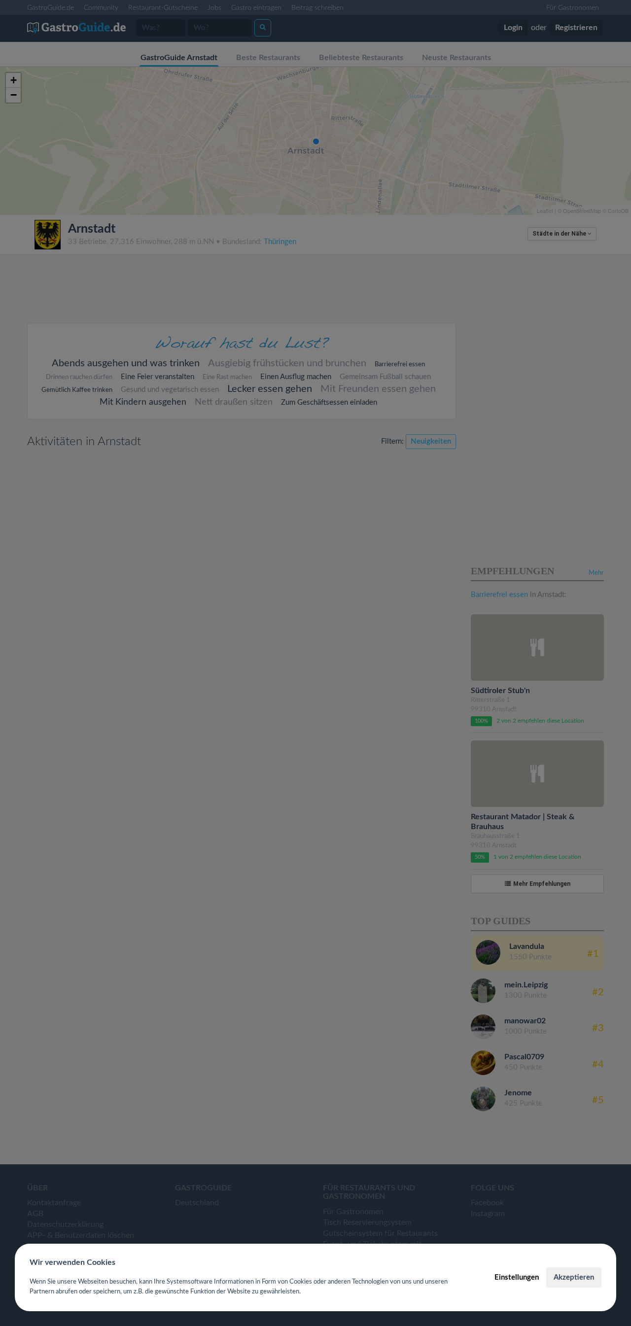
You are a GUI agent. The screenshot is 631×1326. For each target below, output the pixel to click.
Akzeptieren (574, 1277)
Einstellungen (516, 1277)
